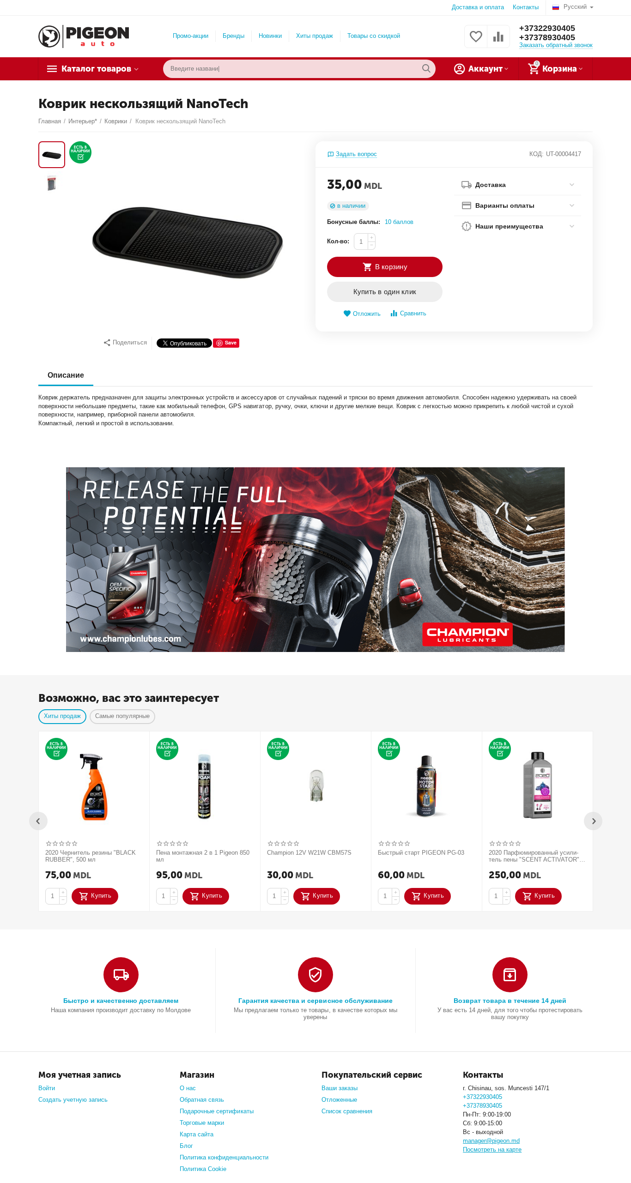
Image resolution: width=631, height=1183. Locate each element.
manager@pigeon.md (491, 1140)
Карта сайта (196, 1134)
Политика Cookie (203, 1168)
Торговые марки (202, 1122)
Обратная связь (202, 1099)
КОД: (536, 154)
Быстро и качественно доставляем (120, 1000)
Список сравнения (347, 1111)
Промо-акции (190, 35)
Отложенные (339, 1099)
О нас (188, 1088)
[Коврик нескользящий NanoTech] (188, 236)
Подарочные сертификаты (216, 1111)
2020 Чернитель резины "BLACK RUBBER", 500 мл (90, 856)
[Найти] (426, 69)
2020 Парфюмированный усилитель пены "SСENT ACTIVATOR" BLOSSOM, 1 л (534, 856)
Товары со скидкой (373, 35)
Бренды (233, 35)
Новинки (270, 35)
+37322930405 (547, 28)
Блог (186, 1145)
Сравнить (413, 313)
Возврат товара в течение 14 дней (510, 1000)
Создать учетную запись (73, 1099)
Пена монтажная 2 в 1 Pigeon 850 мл (202, 856)
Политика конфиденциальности (224, 1157)
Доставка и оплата (478, 7)
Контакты (526, 7)
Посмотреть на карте (492, 1149)
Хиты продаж (314, 35)
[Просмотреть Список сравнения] (498, 41)
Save (231, 342)
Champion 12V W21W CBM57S (309, 852)
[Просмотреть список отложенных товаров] (475, 41)
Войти (46, 1088)
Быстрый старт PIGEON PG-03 (421, 852)
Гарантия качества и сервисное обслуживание (315, 1000)
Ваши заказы (340, 1088)
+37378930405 (547, 37)
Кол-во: (338, 241)
